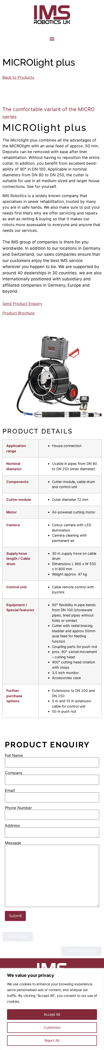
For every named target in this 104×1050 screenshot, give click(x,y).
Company (13, 773)
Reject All (52, 1041)
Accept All (52, 1014)
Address (12, 825)
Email (10, 790)
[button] (52, 39)
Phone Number (18, 808)
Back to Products (18, 77)
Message (13, 843)
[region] (52, 1009)
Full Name (14, 755)
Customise (52, 1027)
